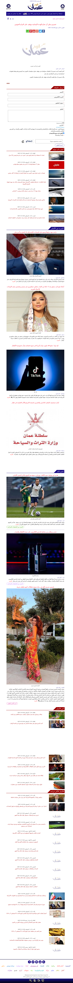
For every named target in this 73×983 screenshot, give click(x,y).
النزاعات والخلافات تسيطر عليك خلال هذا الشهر (26, 868)
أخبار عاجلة (55, 18)
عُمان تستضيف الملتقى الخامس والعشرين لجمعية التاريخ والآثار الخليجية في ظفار (35, 402)
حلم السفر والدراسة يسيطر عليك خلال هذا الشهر (26, 851)
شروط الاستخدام (60, 127)
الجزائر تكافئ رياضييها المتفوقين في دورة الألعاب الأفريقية (26, 833)
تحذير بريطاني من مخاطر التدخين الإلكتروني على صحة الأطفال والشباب (35, 532)
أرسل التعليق (59, 145)
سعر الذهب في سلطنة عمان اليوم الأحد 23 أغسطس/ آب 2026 (26, 931)
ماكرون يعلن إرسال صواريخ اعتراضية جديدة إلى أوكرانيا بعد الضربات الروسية (26, 200)
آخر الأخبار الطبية (12, 703)
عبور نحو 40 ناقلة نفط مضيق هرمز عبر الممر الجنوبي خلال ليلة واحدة (26, 208)
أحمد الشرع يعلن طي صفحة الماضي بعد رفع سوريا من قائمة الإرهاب (26, 723)
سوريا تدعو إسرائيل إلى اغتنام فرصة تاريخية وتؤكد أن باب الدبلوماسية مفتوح (26, 904)
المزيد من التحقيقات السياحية (15, 527)
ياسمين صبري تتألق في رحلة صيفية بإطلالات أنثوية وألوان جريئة (35, 587)
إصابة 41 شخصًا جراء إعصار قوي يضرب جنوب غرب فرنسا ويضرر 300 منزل (26, 155)
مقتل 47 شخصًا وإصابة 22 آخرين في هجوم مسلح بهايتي (26, 164)
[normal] (10, 18)
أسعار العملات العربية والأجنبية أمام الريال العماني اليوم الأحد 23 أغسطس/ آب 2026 (26, 913)
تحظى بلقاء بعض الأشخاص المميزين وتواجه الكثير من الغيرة (26, 922)
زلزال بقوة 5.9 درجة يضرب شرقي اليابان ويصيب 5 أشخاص (26, 191)
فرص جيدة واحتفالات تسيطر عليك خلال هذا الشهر (26, 815)
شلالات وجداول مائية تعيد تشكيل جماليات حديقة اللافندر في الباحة (26, 714)
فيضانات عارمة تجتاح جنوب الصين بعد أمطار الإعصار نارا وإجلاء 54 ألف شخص (26, 173)
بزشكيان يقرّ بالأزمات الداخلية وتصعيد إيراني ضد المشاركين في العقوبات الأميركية (26, 895)
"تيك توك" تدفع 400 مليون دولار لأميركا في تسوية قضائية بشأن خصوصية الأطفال (35, 345)
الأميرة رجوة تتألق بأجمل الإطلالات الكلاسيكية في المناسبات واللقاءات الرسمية (26, 766)
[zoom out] (13, 18)
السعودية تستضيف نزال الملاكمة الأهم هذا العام (26, 842)
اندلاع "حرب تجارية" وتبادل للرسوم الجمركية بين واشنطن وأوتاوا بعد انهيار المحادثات (26, 806)
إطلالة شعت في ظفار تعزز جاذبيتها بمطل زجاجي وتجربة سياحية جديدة (26, 775)
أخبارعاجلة (61, 18)
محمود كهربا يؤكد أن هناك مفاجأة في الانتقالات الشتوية (26, 949)
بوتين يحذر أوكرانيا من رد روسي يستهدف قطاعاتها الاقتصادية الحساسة (26, 940)
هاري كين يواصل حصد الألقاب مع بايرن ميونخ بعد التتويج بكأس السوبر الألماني (35, 475)
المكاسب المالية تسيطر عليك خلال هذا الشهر (26, 886)
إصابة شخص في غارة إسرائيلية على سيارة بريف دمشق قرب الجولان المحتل (26, 217)
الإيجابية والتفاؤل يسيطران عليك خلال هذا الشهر (26, 860)
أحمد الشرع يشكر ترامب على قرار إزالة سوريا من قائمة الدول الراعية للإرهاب (26, 757)
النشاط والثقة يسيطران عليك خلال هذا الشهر (26, 877)
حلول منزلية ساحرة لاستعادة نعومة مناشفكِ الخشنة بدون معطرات (26, 784)
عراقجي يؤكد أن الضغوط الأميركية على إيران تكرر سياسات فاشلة (26, 797)
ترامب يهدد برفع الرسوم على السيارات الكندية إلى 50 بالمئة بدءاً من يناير (35, 232)
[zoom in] (8, 18)
